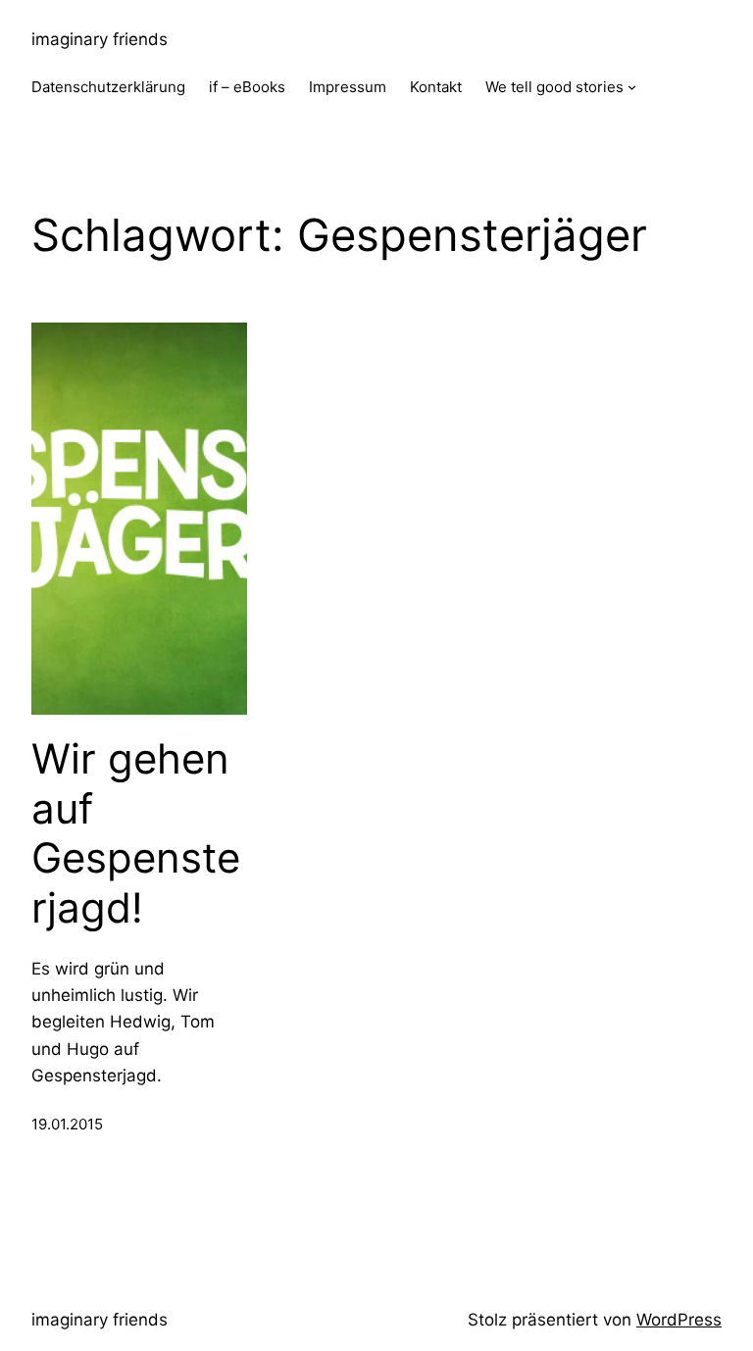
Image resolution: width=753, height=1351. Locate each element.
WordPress (679, 1319)
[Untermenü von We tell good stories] (632, 86)
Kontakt (436, 86)
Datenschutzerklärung (108, 86)
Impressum (347, 86)
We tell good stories (554, 86)
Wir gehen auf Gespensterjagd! (135, 832)
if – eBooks (247, 86)
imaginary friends (99, 39)
